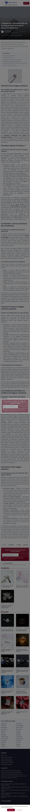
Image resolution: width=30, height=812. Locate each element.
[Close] (26, 401)
